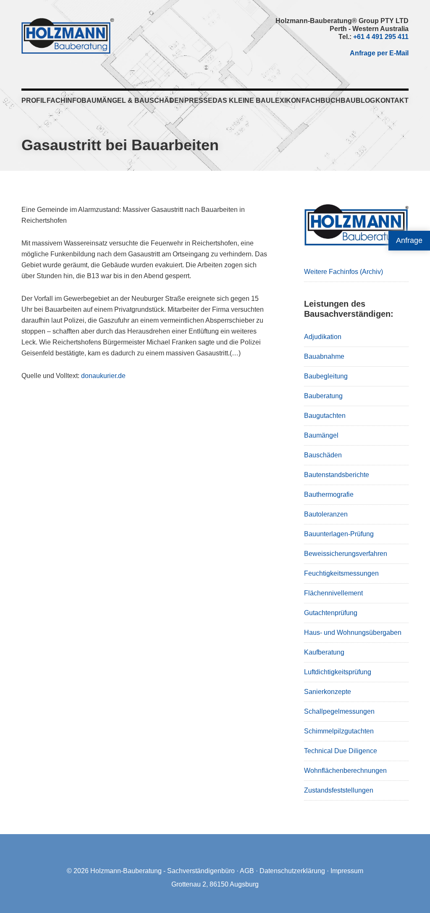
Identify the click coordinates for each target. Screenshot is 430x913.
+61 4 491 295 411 (381, 36)
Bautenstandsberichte (336, 474)
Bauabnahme (324, 356)
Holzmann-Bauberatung (67, 36)
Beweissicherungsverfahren (345, 553)
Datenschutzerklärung (292, 870)
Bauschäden (323, 455)
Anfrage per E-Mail (379, 53)
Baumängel (321, 435)
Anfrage (409, 240)
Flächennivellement (333, 593)
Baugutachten (325, 415)
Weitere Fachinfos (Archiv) (343, 271)
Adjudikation (322, 336)
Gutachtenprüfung (330, 612)
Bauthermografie (329, 494)
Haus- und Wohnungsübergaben (352, 632)
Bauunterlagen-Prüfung (339, 533)
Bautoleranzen (326, 514)
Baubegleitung (326, 376)
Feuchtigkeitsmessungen (341, 573)
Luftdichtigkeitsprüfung (337, 672)
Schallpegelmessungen (339, 711)
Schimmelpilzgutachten (339, 731)
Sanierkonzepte (327, 691)
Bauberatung (323, 395)
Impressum (346, 870)
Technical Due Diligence (340, 750)
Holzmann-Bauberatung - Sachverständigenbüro (162, 870)
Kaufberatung (324, 652)
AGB (247, 870)
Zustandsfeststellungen (338, 790)
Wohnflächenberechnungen (345, 770)
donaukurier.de (103, 375)
